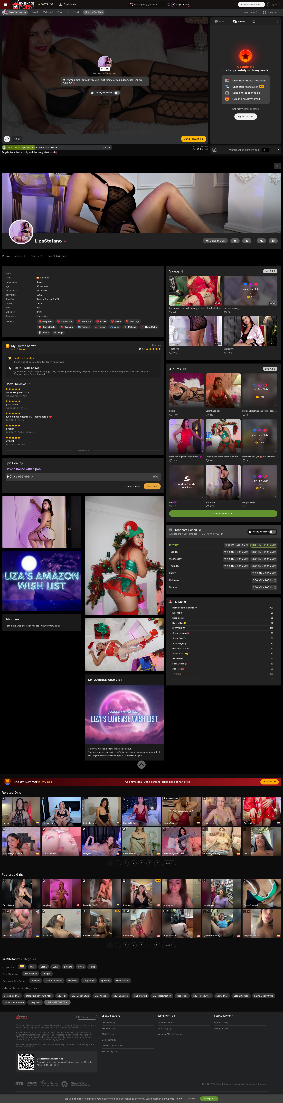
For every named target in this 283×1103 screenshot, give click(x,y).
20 (174, 506)
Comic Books (49, 327)
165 (230, 353)
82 (174, 312)
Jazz (116, 327)
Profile (35, 12)
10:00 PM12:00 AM (263, 545)
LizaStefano (10, 959)
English (84, 1017)
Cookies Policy (109, 1040)
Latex (103, 321)
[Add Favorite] (7, 139)
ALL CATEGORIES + (57, 1002)
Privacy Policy (108, 1023)
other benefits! (251, 109)
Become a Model (166, 1023)
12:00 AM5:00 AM (235, 552)
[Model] (277, 166)
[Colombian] (22, 966)
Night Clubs (151, 327)
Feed (76, 12)
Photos (63, 12)
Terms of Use (108, 1028)
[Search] (168, 4)
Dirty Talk (47, 321)
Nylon (118, 321)
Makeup (132, 327)
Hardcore (86, 321)
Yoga (60, 332)
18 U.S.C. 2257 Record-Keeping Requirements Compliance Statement (234, 1084)
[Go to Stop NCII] (80, 1084)
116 (211, 415)
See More (81, 450)
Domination (66, 321)
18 (229, 312)
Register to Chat (246, 116)
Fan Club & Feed (57, 256)
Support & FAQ (221, 1023)
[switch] (272, 532)
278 (212, 506)
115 (211, 460)
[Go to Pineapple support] (64, 1084)
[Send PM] (273, 240)
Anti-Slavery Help (110, 1051)
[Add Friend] (261, 240)
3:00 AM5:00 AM (235, 545)
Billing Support (221, 1028)
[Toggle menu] (5, 4)
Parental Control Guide (112, 1046)
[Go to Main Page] (23, 4)
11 (247, 506)
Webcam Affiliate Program (170, 1034)
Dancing (69, 327)
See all (269, 271)
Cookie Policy (174, 1098)
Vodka (45, 332)
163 (175, 353)
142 (175, 460)
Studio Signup (164, 1028)
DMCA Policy (108, 1034)
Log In (274, 4)
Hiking (102, 327)
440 (175, 415)
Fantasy (86, 327)
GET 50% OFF (269, 782)
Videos (48, 12)
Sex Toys (134, 321)
